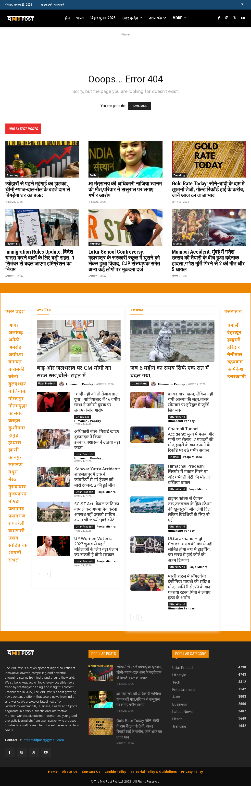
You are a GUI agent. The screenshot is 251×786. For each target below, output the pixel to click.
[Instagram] (227, 18)
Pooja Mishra (106, 492)
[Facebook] (219, 18)
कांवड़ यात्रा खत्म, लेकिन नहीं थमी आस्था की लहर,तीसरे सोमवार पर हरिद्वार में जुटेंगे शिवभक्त (190, 402)
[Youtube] (242, 18)
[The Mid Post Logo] (26, 18)
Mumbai (95, 243)
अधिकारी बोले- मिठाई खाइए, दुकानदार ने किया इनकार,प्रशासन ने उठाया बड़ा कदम (97, 440)
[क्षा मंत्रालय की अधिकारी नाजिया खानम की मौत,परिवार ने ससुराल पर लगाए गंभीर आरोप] (125, 159)
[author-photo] (62, 384)
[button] (242, 5)
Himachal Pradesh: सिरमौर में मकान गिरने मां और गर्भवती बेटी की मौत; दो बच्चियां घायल (190, 474)
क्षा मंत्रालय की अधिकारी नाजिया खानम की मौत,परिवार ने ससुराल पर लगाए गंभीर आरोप (125, 189)
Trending (13, 175)
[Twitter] (235, 18)
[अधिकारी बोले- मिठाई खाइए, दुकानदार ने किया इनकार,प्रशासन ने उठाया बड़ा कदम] (53, 439)
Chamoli (174, 457)
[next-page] (48, 574)
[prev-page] (40, 574)
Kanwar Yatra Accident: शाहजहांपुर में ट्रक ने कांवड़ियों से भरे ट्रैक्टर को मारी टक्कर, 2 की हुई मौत (97, 477)
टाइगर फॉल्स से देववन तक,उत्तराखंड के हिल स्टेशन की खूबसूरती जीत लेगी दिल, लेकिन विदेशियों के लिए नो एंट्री (190, 509)
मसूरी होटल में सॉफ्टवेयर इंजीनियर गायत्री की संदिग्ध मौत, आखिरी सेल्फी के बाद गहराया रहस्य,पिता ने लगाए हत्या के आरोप (189, 587)
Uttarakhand (140, 383)
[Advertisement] (125, 48)
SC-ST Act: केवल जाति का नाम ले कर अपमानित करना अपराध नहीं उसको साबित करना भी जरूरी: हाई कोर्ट (96, 512)
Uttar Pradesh (47, 383)
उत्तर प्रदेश (44, 310)
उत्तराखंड (136, 310)
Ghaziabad (82, 416)
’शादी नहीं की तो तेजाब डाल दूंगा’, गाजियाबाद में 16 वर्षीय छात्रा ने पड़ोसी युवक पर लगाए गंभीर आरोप (97, 402)
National (12, 243)
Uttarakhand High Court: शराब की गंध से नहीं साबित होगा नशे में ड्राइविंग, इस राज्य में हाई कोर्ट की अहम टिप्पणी (190, 549)
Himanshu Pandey (79, 384)
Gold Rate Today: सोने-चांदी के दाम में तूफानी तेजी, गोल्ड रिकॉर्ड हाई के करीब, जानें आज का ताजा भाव (208, 189)
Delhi (93, 175)
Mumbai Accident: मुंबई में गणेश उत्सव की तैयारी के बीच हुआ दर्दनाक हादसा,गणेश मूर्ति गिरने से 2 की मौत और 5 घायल (208, 261)
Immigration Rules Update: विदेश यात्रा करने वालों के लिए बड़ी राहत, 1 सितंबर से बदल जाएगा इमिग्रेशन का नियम (40, 261)
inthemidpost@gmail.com (43, 740)
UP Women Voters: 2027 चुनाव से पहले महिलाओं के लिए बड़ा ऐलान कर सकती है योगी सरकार (96, 547)
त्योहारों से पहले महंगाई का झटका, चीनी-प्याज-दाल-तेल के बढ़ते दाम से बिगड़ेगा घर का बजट (37, 189)
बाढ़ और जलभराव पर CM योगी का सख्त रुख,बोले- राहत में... (74, 372)
